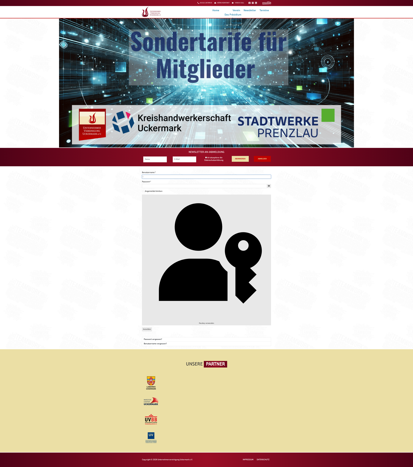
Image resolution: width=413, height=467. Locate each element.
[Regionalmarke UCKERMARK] (266, 3)
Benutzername (149, 172)
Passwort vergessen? (153, 339)
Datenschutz (263, 460)
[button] (206, 82)
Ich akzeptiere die (213, 159)
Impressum (248, 460)
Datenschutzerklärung (213, 160)
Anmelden (147, 329)
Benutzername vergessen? (155, 344)
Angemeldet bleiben (153, 191)
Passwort (146, 182)
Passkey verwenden (206, 323)
